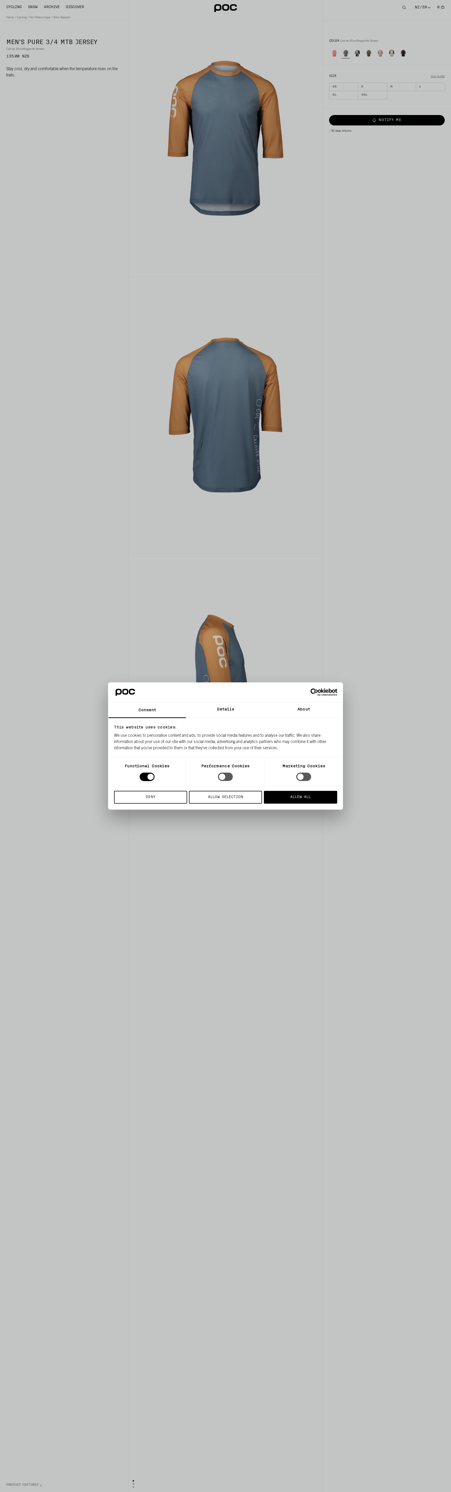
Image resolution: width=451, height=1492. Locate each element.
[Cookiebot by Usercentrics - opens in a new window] (314, 692)
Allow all (300, 797)
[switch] (225, 776)
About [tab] (304, 709)
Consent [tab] (147, 710)
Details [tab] (225, 709)
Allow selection (225, 797)
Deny (150, 797)
